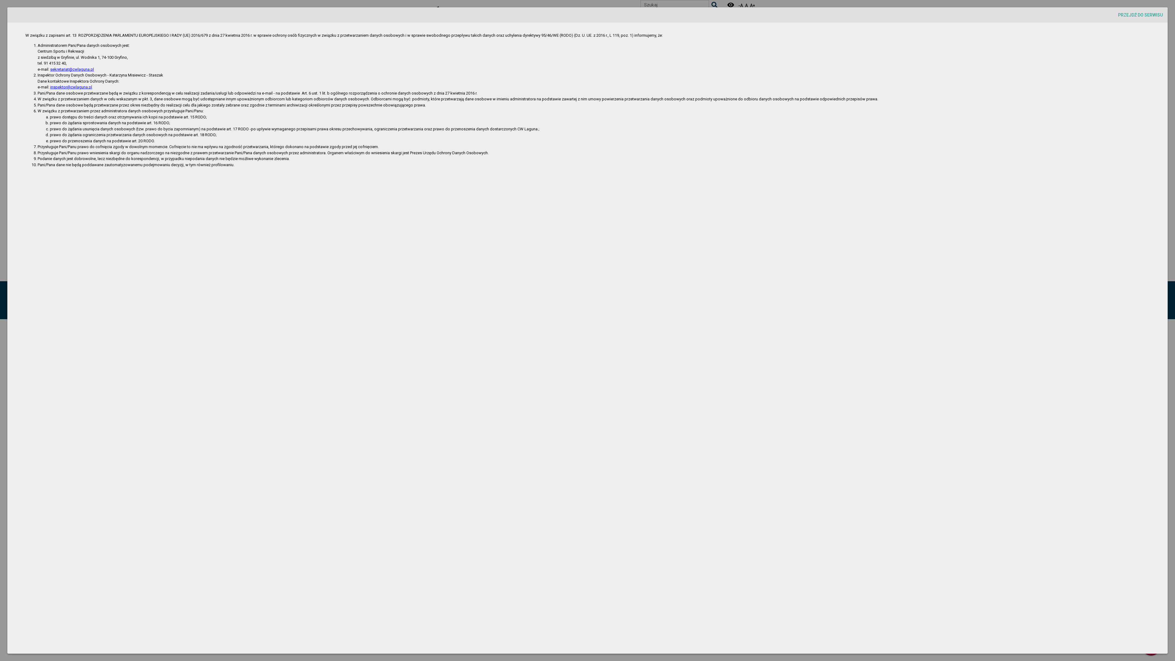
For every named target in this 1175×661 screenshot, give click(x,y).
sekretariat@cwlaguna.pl (72, 69)
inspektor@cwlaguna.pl (71, 87)
